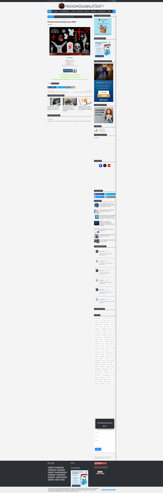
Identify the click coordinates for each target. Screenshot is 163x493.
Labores (101, 349)
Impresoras (97, 347)
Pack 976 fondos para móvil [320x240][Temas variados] (107, 240)
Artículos (96, 320)
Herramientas (97, 345)
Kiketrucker (50, 24)
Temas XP (112, 375)
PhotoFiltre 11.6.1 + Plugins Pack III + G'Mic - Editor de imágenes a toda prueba (53, 108)
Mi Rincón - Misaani (61, 474)
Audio (101, 320)
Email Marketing (107, 337)
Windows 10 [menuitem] (93, 11)
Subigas (57, 479)
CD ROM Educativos (98, 324)
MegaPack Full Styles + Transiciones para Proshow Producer (107, 235)
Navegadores (108, 356)
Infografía (102, 347)
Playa (108, 360)
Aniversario (109, 318)
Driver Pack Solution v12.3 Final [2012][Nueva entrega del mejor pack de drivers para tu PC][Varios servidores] (107, 216)
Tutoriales (108, 377)
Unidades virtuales (98, 379)
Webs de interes (107, 381)
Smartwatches (97, 373)
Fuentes (101, 341)
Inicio (48, 19)
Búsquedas (97, 322)
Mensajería (102, 354)
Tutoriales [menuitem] (55, 11)
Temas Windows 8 (106, 375)
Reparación (102, 366)
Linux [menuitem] (109, 11)
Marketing (97, 354)
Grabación (107, 343)
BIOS (104, 320)
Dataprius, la (57, 16)
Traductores (102, 377)
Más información (106, 489)
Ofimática (101, 358)
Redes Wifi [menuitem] (86, 11)
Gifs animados (97, 343)
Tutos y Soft (101, 251)
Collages (104, 326)
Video (96, 381)
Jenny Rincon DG (52, 470)
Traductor (96, 377)
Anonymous (101, 261)
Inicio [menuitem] (49, 11)
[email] (115, 1)
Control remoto (97, 330)
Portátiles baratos (98, 362)
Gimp (102, 343)
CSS (109, 330)
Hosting (102, 345)
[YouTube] (109, 167)
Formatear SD (111, 339)
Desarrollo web (97, 335)
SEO (111, 368)
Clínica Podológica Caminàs (60, 472)
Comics (109, 326)
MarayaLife (51, 472)
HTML (107, 345)
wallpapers (100, 381)
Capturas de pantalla (104, 322)
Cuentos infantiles (98, 333)
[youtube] (113, 1)
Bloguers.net (51, 479)
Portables (112, 360)
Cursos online (105, 333)
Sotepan (62, 479)
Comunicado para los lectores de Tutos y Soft (106, 230)
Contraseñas (110, 328)
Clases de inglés (106, 324)
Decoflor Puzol (51, 477)
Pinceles (103, 360)
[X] (105, 167)
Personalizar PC (97, 360)
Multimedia (97, 356)
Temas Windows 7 (98, 375)
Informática (108, 347)
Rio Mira (112, 366)
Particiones (107, 358)
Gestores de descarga (109, 341)
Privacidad (105, 362)
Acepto (113, 489)
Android (104, 318)
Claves (112, 324)
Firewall (106, 339)
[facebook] (108, 1)
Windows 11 (103, 383)
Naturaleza (102, 356)
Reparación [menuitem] (80, 11)
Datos (110, 333)
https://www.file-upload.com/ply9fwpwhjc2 (70, 77)
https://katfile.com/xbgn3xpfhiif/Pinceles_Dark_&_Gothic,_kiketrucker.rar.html (70, 79)
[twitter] (110, 1)
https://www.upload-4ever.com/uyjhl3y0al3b (70, 74)
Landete (106, 349)
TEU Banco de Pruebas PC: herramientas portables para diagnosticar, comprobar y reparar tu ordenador (107, 223)
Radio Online (103, 364)
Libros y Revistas (98, 352)
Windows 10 (97, 383)
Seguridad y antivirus (105, 368)
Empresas (96, 339)
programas (97, 364)
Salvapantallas (97, 368)
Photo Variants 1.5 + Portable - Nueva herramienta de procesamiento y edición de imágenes (70, 108)
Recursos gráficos (110, 364)
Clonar (96, 326)
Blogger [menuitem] (73, 11)
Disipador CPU (104, 335)
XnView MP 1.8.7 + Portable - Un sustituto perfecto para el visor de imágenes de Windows (85, 108)
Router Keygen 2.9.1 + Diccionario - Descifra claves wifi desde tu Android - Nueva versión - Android (107, 205)
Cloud (100, 326)
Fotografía (97, 341)
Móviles (112, 354)
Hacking (112, 343)
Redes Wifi (96, 366)
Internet (113, 347)
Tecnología (107, 373)
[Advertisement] (69, 160)
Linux (103, 352)
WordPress (109, 383)
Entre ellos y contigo (59, 467)
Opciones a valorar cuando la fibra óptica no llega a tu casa (107, 210)
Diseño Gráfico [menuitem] (101, 11)
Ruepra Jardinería (60, 470)
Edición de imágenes (53, 19)
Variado (109, 379)
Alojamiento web (98, 318)
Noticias (96, 358)
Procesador (110, 362)
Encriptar (101, 339)
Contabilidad (103, 328)
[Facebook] (101, 167)
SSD (102, 373)
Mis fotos (107, 354)
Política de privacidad (106, 458)
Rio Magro (108, 366)
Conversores (104, 330)
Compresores (97, 328)
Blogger (108, 320)
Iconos (111, 345)
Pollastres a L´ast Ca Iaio (61, 477)
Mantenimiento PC (109, 352)
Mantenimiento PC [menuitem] (64, 11)
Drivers (110, 335)
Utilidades (105, 379)
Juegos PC (97, 349)
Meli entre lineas (52, 474)
